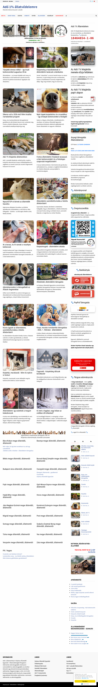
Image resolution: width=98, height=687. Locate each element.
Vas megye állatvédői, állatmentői (49, 534)
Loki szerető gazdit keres (78, 586)
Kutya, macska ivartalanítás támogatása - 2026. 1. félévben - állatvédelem (52, 328)
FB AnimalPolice (70, 663)
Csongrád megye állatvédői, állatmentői (52, 469)
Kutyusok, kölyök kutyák (87, 465)
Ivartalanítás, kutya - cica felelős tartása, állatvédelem (18, 556)
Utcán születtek (85, 521)
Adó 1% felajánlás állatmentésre (15, 157)
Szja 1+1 (68, 671)
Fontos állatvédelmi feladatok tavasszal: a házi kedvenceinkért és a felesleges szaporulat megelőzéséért (52, 159)
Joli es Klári (74, 588)
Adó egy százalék (71, 668)
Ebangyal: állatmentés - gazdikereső (47, 472)
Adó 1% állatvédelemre (20, 7)
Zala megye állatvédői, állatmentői (50, 542)
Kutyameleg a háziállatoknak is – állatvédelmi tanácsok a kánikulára (50, 71)
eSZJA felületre (82, 79)
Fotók (34, 15)
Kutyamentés (84, 503)
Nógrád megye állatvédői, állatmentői (17, 516)
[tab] (75, 441)
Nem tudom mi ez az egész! (79, 643)
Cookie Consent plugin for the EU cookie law (85, 684)
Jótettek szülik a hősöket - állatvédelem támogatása (18, 451)
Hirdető (26, 15)
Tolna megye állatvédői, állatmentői (16, 534)
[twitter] (92, 1)
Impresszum (6, 684)
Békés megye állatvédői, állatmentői (16, 458)
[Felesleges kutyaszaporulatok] (75, 530)
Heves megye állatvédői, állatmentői (50, 495)
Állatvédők (41, 15)
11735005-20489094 (83, 144)
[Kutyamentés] (75, 503)
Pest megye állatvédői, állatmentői (50, 516)
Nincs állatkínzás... (76, 639)
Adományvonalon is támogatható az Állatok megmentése (16, 288)
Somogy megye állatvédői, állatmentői (17, 524)
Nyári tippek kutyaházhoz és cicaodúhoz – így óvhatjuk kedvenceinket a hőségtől (52, 115)
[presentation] (75, 441)
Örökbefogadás (39, 663)
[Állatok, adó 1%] (75, 513)
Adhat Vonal (11, 15)
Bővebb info (85, 678)
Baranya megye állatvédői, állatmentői (51, 441)
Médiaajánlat (20, 684)
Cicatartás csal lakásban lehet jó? (12, 554)
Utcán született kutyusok (87, 455)
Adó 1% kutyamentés (40, 673)
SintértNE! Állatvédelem (41, 668)
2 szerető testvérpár (76, 584)
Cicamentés (40, 474)
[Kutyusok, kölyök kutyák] (75, 465)
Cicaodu (83, 484)
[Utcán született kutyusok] (75, 456)
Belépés (17, 1)
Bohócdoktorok (70, 673)
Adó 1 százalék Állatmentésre (74, 666)
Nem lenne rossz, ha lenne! (79, 637)
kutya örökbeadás (76, 590)
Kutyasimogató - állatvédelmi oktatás (51, 246)
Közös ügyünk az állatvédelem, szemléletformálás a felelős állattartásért (14, 330)
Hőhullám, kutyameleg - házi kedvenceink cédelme (87, 447)
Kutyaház (83, 494)
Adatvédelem (13, 684)
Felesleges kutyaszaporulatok (86, 531)
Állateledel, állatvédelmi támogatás (50, 282)
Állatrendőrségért (39, 671)
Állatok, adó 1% (85, 513)
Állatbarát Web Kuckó (40, 666)
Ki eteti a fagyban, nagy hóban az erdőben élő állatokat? (49, 412)
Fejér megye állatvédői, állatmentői (16, 484)
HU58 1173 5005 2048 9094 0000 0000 (82, 151)
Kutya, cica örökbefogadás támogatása (85, 476)
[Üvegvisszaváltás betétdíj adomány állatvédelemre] (83, 234)
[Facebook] (90, 1)
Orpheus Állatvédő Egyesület (45, 476)
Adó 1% (3, 15)
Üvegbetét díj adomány (41, 675)
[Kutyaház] (75, 494)
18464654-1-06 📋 (35, 40)
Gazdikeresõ (59, 15)
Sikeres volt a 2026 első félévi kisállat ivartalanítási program (17, 115)
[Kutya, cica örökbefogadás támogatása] (75, 475)
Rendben (85, 681)
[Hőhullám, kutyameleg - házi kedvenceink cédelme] (75, 446)
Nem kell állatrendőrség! (78, 641)
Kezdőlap (50, 15)
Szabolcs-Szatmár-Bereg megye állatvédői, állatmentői (49, 525)
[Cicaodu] (75, 484)
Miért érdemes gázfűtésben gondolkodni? (15, 558)
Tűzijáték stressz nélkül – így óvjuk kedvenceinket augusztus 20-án (16, 71)
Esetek (20, 15)
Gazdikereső (69, 661)
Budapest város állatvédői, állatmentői (17, 469)
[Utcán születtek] (75, 522)
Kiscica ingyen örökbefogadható (80, 597)
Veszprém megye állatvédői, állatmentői (18, 542)
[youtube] (94, 1)
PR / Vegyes (7, 550)
